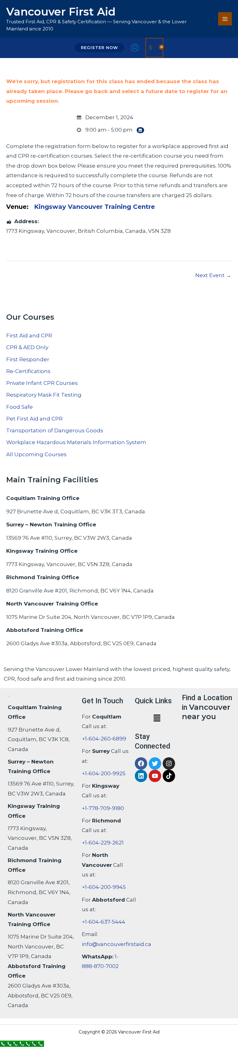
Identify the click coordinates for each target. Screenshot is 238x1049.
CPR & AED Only (27, 347)
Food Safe (19, 407)
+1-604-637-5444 (103, 922)
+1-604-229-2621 (103, 843)
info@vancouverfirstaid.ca (116, 944)
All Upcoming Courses (36, 454)
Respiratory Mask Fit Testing (44, 395)
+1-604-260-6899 (104, 739)
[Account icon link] (134, 47)
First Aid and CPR (29, 335)
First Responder (27, 359)
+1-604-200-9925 (104, 773)
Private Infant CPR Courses (42, 383)
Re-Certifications (28, 371)
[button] (99, 47)
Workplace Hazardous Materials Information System (76, 442)
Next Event (213, 275)
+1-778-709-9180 (103, 808)
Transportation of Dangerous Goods (54, 430)
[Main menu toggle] (225, 19)
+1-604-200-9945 (104, 887)
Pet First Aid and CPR (34, 419)
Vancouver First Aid (61, 11)
